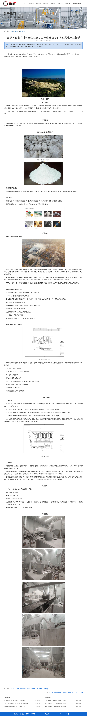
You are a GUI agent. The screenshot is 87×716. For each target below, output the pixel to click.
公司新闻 (22, 31)
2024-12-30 (37, 700)
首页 (25, 3)
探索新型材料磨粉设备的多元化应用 (14, 707)
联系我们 (60, 3)
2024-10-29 (37, 706)
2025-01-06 (78, 700)
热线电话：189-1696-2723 (74, 3)
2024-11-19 (37, 703)
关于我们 (31, 3)
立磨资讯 (53, 3)
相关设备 (45, 3)
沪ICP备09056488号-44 (37, 714)
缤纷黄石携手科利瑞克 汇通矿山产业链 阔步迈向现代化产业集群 (66, 692)
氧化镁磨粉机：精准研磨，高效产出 (56, 707)
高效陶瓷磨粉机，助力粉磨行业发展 (56, 704)
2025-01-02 (78, 703)
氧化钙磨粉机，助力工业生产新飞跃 (14, 701)
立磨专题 (38, 3)
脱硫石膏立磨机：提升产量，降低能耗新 (16, 704)
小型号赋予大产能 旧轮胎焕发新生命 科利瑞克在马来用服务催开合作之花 (29, 689)
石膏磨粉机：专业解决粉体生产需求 (56, 701)
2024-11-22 (78, 706)
